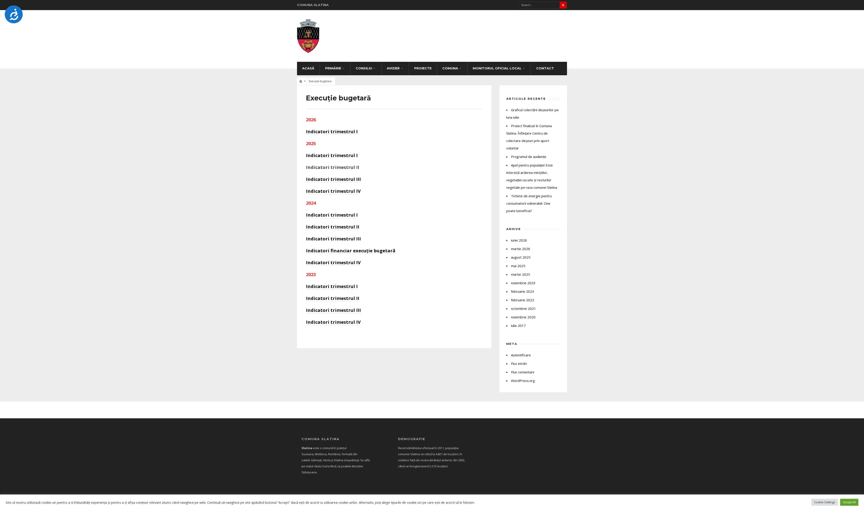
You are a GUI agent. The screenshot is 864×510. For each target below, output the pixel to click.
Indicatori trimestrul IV (333, 191)
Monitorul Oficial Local (497, 68)
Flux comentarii (522, 372)
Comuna (450, 68)
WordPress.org (523, 380)
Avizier (393, 68)
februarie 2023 (522, 291)
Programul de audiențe (528, 156)
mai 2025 (518, 266)
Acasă (308, 68)
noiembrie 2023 (523, 283)
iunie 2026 (519, 240)
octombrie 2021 (523, 308)
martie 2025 (520, 274)
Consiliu (364, 68)
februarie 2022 (522, 300)
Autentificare (521, 355)
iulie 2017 (518, 325)
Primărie (333, 68)
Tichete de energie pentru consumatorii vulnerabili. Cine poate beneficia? (529, 203)
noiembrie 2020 (523, 317)
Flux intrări (519, 363)
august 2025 (521, 257)
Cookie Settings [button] (824, 502)
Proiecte (423, 68)
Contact (545, 68)
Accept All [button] (849, 502)
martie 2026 (520, 248)
